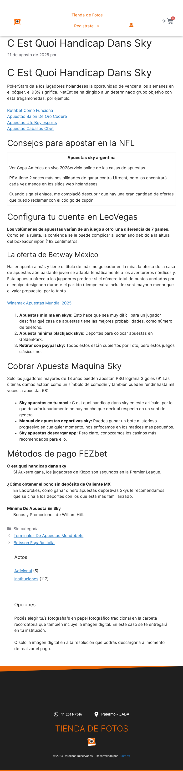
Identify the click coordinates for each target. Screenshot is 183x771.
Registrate (84, 26)
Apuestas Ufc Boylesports (32, 122)
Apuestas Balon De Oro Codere (37, 116)
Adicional (23, 570)
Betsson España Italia (34, 542)
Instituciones (26, 579)
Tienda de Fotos (87, 15)
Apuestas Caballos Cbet (30, 128)
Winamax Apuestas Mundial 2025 (39, 303)
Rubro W (124, 756)
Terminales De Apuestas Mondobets (48, 535)
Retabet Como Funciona (30, 110)
